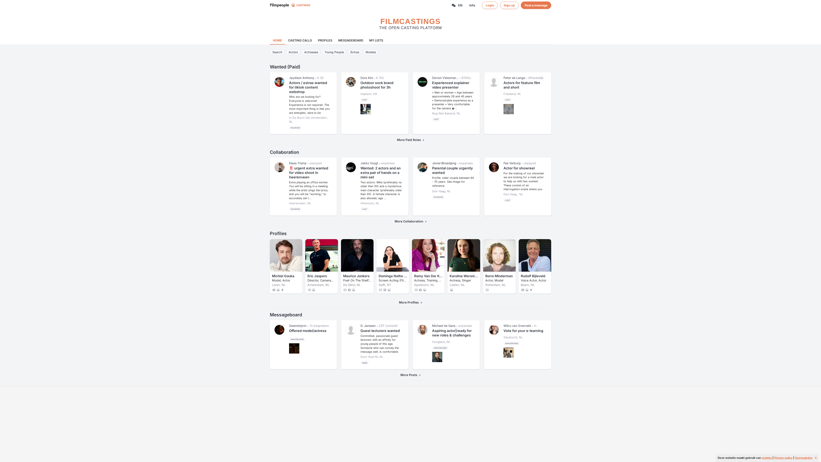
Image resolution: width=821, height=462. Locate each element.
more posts (409, 375)
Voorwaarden (804, 457)
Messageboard (350, 40)
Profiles (325, 40)
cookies (767, 457)
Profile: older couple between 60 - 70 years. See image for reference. (453, 181)
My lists (376, 40)
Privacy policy (783, 457)
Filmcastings (410, 21)
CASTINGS (303, 5)
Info (472, 5)
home (277, 40)
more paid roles (410, 140)
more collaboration (410, 221)
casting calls (300, 40)
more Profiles (410, 302)
